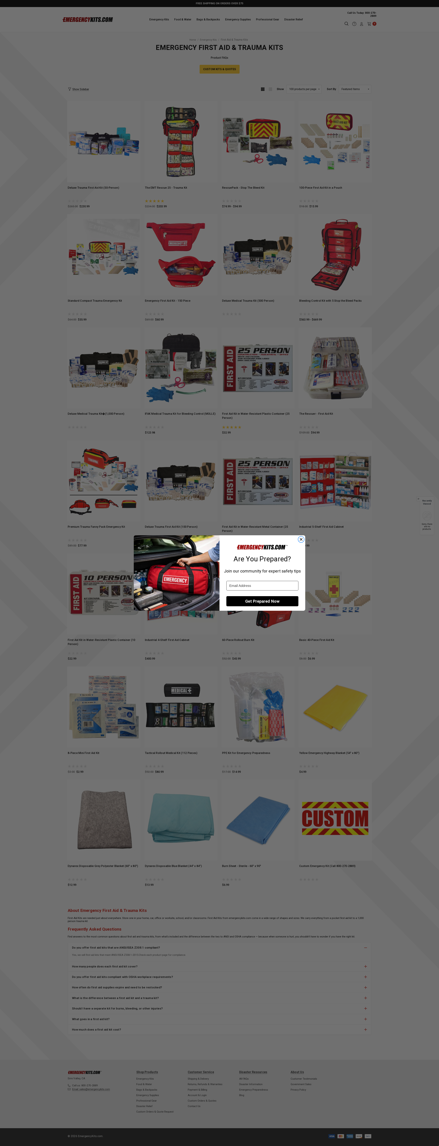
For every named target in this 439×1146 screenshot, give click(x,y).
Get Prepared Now (262, 601)
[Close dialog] (301, 539)
